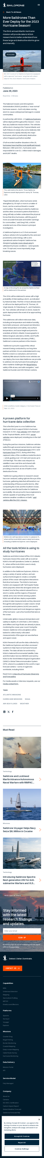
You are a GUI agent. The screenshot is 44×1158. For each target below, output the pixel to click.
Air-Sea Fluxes (10, 703)
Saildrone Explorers (33, 119)
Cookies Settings (22, 1149)
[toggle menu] (39, 5)
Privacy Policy (14, 947)
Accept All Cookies (22, 1136)
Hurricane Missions (12, 699)
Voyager (6, 1022)
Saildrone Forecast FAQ (11, 1113)
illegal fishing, (32, 364)
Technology (7, 771)
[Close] (39, 1119)
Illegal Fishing (8, 1040)
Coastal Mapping (9, 1046)
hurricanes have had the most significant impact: (21, 145)
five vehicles (22, 432)
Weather (24, 703)
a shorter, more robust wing (21, 243)
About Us (6, 1096)
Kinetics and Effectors (11, 1004)
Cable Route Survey (10, 1053)
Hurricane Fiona (9, 452)
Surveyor (6, 1019)
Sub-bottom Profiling (10, 998)
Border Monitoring (9, 1043)
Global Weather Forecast (12, 1109)
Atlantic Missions (12, 694)
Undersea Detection (10, 991)
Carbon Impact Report (11, 1106)
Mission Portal (8, 1067)
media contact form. (11, 684)
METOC (5, 1001)
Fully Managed (8, 1083)
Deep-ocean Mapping (11, 1049)
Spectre (6, 1016)
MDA (4, 988)
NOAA (27, 699)
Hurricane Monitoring (10, 1056)
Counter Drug (7, 1036)
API (4, 1070)
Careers (6, 1099)
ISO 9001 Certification (11, 1103)
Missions (10, 54)
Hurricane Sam (25, 450)
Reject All (22, 1142)
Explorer (6, 1025)
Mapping (6, 995)
